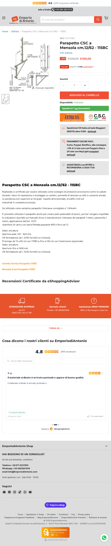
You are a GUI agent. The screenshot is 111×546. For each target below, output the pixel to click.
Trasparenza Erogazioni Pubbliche (19, 517)
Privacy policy (84, 514)
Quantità (64, 79)
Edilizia (15, 31)
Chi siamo (51, 514)
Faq (73, 514)
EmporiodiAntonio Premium (73, 517)
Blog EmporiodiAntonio (48, 517)
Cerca (20, 514)
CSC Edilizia (66, 52)
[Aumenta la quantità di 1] (85, 85)
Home (5, 31)
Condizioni (63, 514)
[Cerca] (98, 19)
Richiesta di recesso (98, 517)
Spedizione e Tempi (35, 514)
